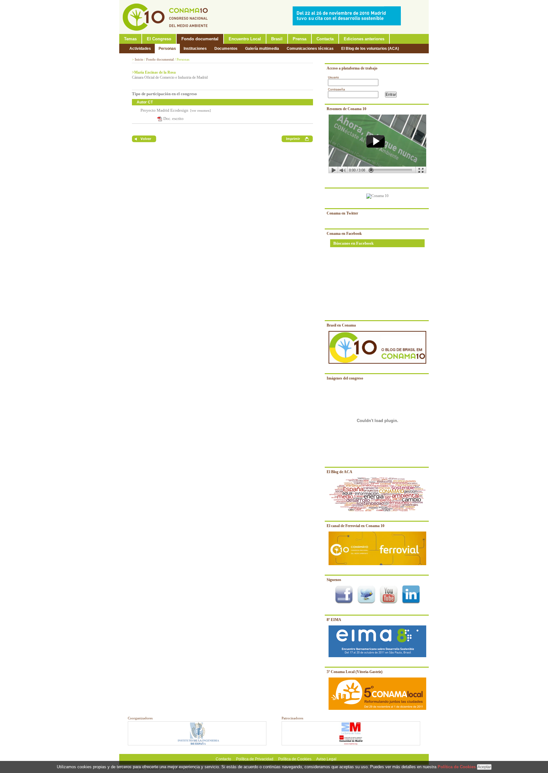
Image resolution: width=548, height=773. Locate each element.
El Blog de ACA (339, 472)
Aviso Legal (326, 759)
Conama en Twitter (342, 213)
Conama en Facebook (344, 233)
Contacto (223, 759)
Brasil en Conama (341, 325)
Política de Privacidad (254, 759)
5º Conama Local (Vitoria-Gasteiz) (354, 672)
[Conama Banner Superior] (348, 24)
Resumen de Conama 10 (346, 109)
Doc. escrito (173, 118)
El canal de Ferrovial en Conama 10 (355, 526)
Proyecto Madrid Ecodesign (164, 110)
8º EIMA (334, 620)
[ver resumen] (200, 110)
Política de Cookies (294, 759)
